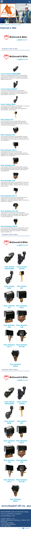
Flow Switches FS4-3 (9, 150)
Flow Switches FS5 (8, 165)
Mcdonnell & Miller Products (10, 49)
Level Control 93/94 (8, 104)
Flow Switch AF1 (7, 119)
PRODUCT (7, 24)
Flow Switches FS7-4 (9, 196)
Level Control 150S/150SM (11, 74)
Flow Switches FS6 (8, 180)
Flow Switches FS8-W (9, 226)
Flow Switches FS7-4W (9, 211)
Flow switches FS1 (8, 135)
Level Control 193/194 (9, 89)
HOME (2, 24)
